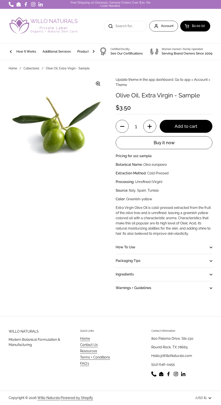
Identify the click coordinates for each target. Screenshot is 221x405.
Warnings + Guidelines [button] (133, 288)
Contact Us (89, 345)
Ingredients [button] (125, 274)
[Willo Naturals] (43, 26)
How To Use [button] (125, 247)
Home (13, 68)
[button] (195, 26)
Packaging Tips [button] (128, 261)
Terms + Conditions (95, 357)
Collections (31, 68)
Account (167, 26)
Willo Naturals (48, 398)
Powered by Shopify (77, 398)
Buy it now (164, 142)
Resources (88, 351)
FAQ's (84, 363)
